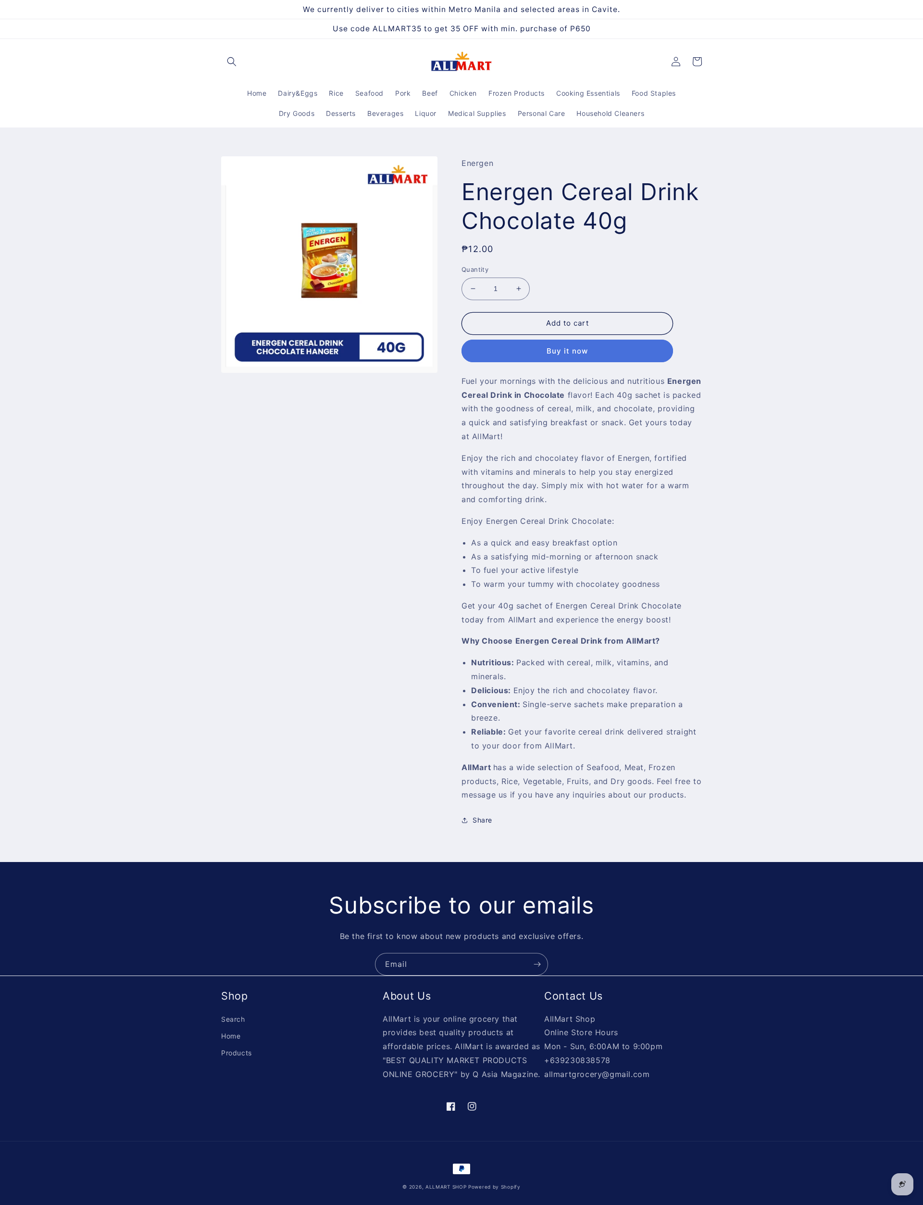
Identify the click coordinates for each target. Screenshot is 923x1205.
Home (230, 1036)
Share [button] (482, 820)
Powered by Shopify (494, 1187)
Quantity (475, 269)
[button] (231, 61)
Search (233, 1019)
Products (236, 1053)
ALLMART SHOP (445, 1187)
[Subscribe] (537, 964)
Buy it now (567, 350)
